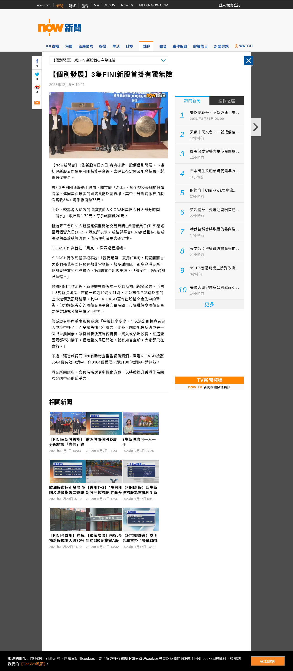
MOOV (110, 5)
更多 (209, 304)
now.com (44, 5)
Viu (96, 5)
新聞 (59, 6)
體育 (84, 6)
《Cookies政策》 (32, 664)
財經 (72, 6)
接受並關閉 (267, 661)
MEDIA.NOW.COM (153, 5)
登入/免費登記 (229, 5)
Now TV (127, 5)
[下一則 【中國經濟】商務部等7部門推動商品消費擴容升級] (256, 127)
